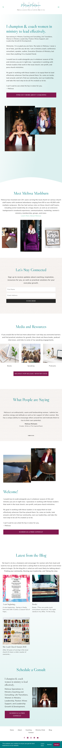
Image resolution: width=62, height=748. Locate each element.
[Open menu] (58, 7)
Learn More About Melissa (31, 216)
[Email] (37, 737)
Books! (34, 604)
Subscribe (31, 301)
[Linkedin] (34, 737)
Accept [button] (56, 744)
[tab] (28, 435)
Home (12, 730)
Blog (50, 730)
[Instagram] (27, 737)
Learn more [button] (42, 744)
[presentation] (16, 588)
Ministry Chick (40, 730)
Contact (31, 732)
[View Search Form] (3, 7)
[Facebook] (24, 737)
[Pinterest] (31, 737)
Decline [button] (49, 744)
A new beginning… (9, 604)
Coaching (29, 730)
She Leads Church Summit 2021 (14, 647)
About (20, 730)
